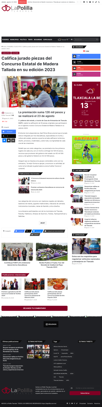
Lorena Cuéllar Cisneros (60, 360)
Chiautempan (64, 350)
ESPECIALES (47, 39)
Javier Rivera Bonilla (66, 356)
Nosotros (97, 403)
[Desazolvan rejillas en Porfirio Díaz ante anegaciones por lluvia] (77, 189)
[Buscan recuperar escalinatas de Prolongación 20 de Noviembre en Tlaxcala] (77, 177)
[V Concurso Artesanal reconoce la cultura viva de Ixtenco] (23, 180)
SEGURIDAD (38, 39)
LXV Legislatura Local (60, 363)
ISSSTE (56, 356)
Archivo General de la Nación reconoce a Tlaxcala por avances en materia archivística (54, 2)
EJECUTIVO (18, 46)
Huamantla (65, 353)
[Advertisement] (68, 20)
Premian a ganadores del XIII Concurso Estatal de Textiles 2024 (11, 293)
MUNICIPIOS (14, 39)
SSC (55, 377)
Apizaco (56, 350)
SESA (71, 373)
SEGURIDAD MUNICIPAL (60, 373)
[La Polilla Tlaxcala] (16, 8)
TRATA (30, 39)
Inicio (4, 46)
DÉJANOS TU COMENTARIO (34, 308)
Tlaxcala (61, 377)
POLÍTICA (23, 39)
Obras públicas (58, 367)
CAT (43, 223)
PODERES (5, 39)
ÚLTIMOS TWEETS (85, 341)
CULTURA (15, 53)
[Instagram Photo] (8, 324)
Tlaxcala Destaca (58, 380)
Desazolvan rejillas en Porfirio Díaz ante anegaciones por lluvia (92, 188)
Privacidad (82, 403)
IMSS (71, 353)
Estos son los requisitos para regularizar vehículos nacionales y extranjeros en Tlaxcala (86, 258)
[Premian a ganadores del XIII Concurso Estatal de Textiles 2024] (11, 284)
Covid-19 (56, 353)
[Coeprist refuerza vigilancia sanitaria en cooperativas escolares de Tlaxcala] (77, 222)
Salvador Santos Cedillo (60, 370)
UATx (67, 380)
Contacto (90, 403)
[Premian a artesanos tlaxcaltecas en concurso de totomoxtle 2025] (23, 189)
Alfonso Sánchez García (60, 346)
